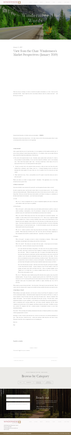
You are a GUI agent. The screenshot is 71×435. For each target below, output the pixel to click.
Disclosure (29, 433)
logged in (20, 350)
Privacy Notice (24, 433)
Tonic (69, 433)
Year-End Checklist (18, 360)
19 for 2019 (53, 360)
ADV (21, 433)
